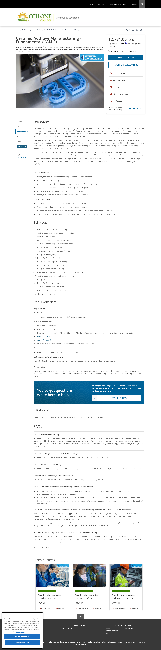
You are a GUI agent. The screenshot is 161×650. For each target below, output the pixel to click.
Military (107, 628)
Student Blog (129, 628)
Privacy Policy (83, 644)
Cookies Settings (22, 642)
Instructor (21, 136)
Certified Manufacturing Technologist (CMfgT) (123, 596)
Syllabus (20, 127)
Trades (39, 30)
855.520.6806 (21, 157)
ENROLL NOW (126, 57)
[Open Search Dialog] (142, 4)
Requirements (22, 131)
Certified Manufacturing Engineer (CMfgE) (86, 596)
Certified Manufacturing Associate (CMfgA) (49, 596)
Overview (20, 122)
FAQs (19, 141)
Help (106, 633)
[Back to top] (80, 625)
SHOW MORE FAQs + (42, 547)
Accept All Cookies (22, 636)
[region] (22, 630)
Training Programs (28, 30)
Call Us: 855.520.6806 (135, 30)
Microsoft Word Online (46, 336)
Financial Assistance (112, 631)
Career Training (67, 628)
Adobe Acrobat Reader (46, 340)
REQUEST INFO (135, 108)
